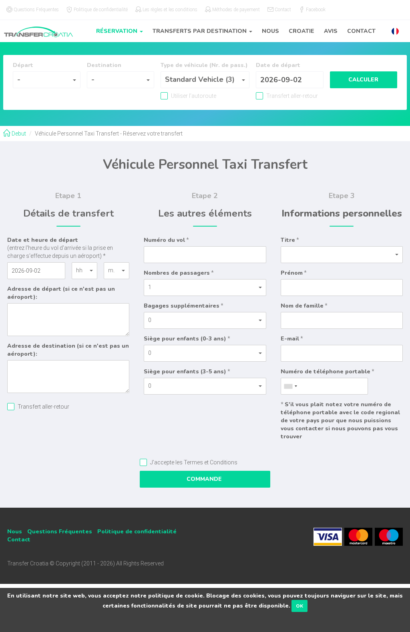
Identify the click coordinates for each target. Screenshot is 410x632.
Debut (18, 133)
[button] (395, 31)
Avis (331, 31)
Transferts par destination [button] (200, 31)
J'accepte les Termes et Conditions (193, 462)
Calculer (363, 79)
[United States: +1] (290, 386)
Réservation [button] (117, 31)
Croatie (301, 31)
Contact (361, 31)
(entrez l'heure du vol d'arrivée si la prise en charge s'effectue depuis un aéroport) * (60, 247)
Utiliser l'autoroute (193, 96)
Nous (270, 31)
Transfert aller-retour (291, 96)
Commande (205, 479)
